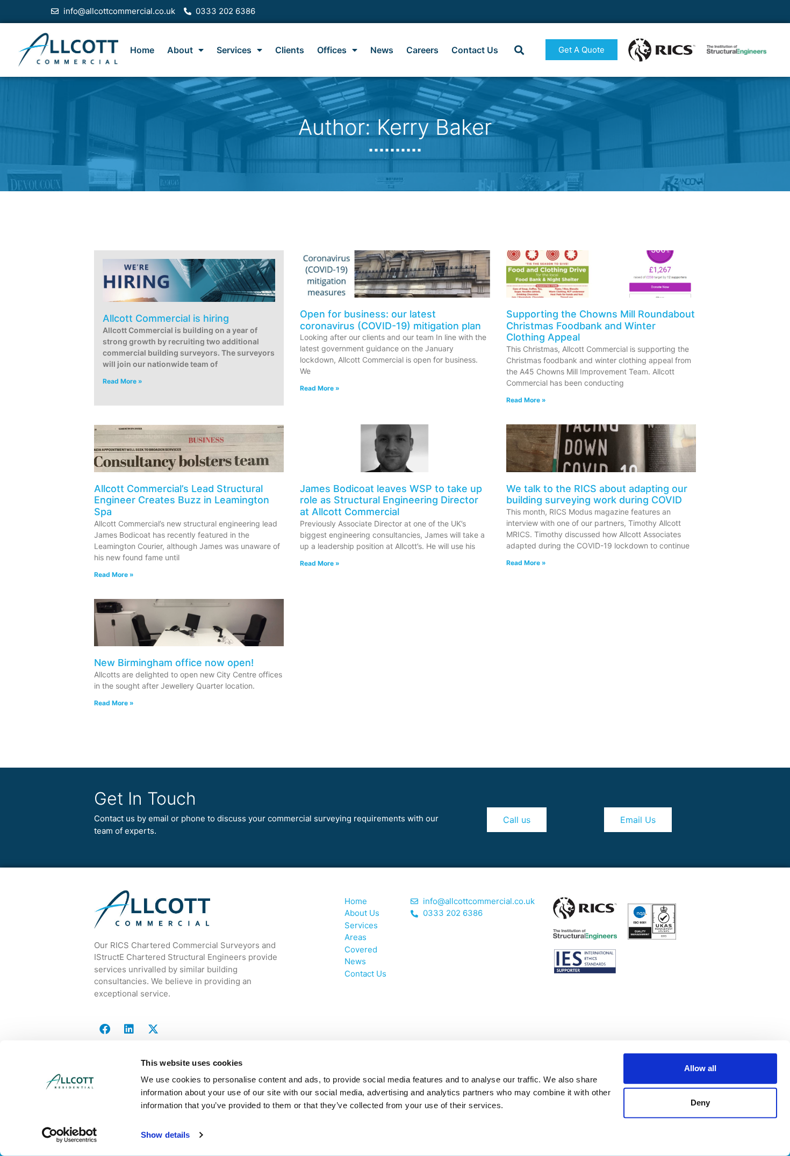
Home (142, 50)
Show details (165, 1134)
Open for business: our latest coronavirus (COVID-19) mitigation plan (390, 319)
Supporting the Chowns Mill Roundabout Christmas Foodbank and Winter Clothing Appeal (600, 325)
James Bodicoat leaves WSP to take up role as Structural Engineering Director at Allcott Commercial (391, 500)
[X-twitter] (153, 1029)
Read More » (122, 381)
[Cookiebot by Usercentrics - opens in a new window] (70, 1135)
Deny (700, 1102)
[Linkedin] (129, 1029)
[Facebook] (105, 1029)
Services (234, 50)
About (180, 50)
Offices (332, 50)
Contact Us (474, 50)
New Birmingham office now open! (174, 662)
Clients (289, 50)
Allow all (700, 1068)
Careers (422, 50)
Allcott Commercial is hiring (166, 318)
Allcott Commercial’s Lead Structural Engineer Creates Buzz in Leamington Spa (181, 500)
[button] (519, 50)
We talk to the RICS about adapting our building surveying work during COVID (596, 494)
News (381, 50)
